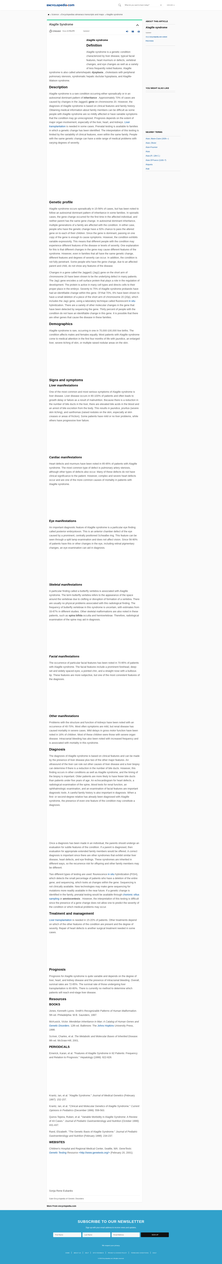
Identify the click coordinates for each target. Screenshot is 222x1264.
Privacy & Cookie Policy (117, 1253)
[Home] (60, 5)
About (156, 37)
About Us (77, 1253)
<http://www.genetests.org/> (94, 1152)
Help (87, 1253)
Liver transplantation (60, 920)
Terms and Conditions (140, 1253)
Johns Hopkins (105, 1025)
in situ (132, 301)
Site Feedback (98, 1253)
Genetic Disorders (59, 1025)
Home (67, 1253)
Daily (155, 1253)
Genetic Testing (57, 1152)
